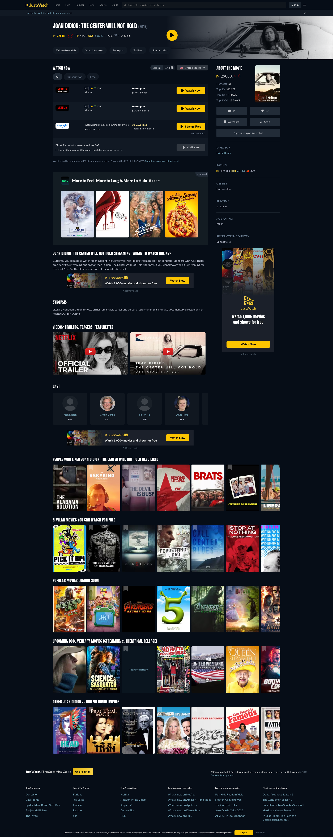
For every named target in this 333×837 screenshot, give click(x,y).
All (57, 76)
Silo (75, 815)
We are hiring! (82, 771)
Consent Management (222, 775)
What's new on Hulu (180, 815)
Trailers (138, 50)
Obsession (32, 794)
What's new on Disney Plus (184, 810)
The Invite (32, 815)
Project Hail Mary (36, 810)
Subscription (75, 76)
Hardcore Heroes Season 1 (278, 810)
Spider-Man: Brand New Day (43, 805)
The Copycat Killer (226, 805)
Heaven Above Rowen (228, 799)
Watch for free (94, 50)
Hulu (123, 815)
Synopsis (118, 50)
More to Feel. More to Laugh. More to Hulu (109, 180)
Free (93, 76)
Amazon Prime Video (133, 799)
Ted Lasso (78, 799)
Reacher (78, 810)
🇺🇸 (190, 67)
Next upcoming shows (275, 787)
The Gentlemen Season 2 (277, 799)
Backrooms (32, 799)
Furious (77, 794)
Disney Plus (128, 810)
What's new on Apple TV (182, 805)
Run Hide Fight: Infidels (229, 794)
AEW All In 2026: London (230, 815)
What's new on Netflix (181, 794)
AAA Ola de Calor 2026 (229, 810)
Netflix (125, 794)
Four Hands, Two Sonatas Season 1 (283, 805)
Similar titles (160, 50)
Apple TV (126, 805)
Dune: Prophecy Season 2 (278, 794)
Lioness (77, 805)
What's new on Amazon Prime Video (189, 799)
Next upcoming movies (227, 787)
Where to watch (66, 50)
